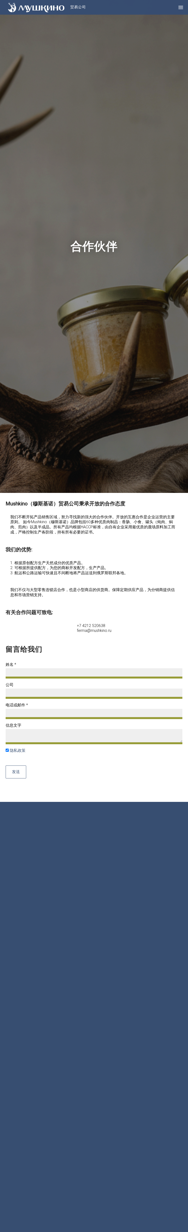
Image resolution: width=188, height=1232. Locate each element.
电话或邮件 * (17, 705)
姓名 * (11, 664)
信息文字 (13, 725)
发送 (16, 771)
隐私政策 (17, 750)
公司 (9, 684)
